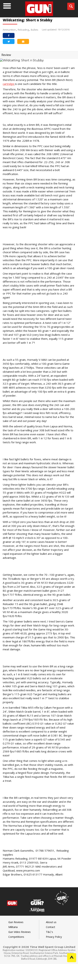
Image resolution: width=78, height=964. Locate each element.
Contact (50, 927)
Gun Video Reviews (19, 932)
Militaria (13, 927)
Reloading (23, 29)
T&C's (49, 932)
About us (51, 922)
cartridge (9, 84)
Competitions (16, 936)
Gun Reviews (15, 922)
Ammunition (9, 29)
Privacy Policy (54, 936)
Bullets (34, 29)
